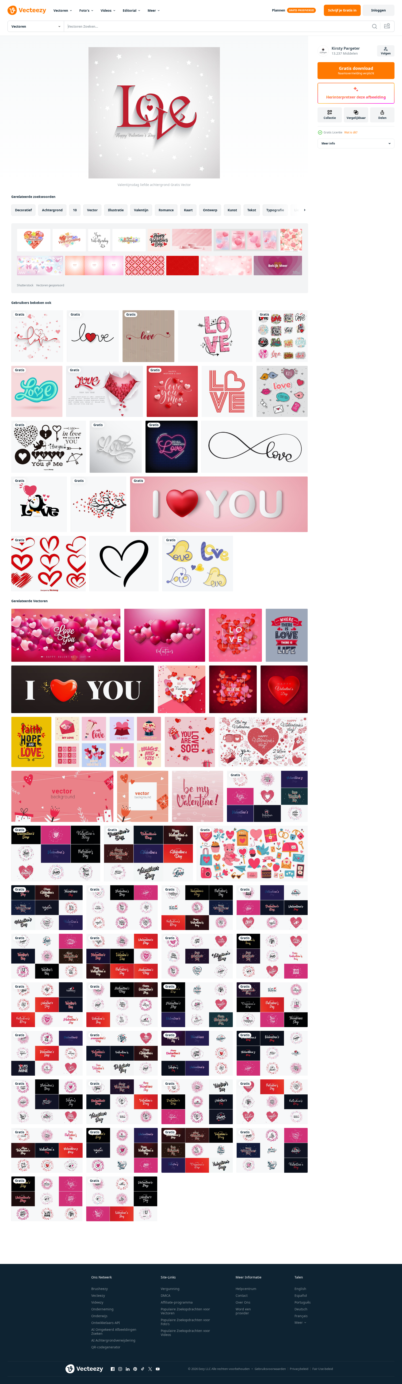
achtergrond (52, 210)
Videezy (97, 1302)
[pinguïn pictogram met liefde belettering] (39, 504)
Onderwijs (99, 1316)
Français (301, 1316)
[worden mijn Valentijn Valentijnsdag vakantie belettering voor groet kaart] (267, 796)
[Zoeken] (374, 26)
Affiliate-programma (177, 1302)
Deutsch (301, 1309)
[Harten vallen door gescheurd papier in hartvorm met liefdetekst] (104, 391)
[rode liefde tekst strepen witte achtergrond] (227, 391)
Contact (242, 1295)
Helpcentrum (246, 1288)
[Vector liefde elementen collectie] (48, 447)
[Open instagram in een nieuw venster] (120, 1369)
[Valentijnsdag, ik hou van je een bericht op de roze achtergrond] (219, 504)
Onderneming (102, 1309)
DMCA (165, 1295)
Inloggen (378, 10)
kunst (232, 210)
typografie (275, 210)
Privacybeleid (299, 1369)
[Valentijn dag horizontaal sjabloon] (62, 796)
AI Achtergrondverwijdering (113, 1340)
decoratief (23, 210)
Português (303, 1302)
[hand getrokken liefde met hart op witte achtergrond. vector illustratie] (93, 336)
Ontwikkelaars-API (105, 1322)
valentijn (141, 210)
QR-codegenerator (105, 1347)
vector (92, 210)
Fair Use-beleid (322, 1369)
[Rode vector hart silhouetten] (48, 563)
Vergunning (170, 1288)
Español (301, 1295)
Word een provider (243, 1311)
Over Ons (243, 1302)
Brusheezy (99, 1288)
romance (166, 210)
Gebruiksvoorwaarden (270, 1369)
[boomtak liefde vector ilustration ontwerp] (98, 504)
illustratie (116, 210)
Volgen (386, 53)
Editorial (129, 10)
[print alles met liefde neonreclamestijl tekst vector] (171, 447)
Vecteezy (98, 1295)
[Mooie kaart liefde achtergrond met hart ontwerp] (37, 336)
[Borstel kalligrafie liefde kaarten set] (282, 336)
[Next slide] (300, 210)
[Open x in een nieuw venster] (150, 1369)
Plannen (278, 10)
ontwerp (210, 210)
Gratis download (356, 71)
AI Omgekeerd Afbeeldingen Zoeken (113, 1331)
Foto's (84, 10)
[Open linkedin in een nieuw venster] (128, 1369)
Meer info (328, 143)
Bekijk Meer (277, 265)
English (300, 1288)
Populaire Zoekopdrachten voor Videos (185, 1332)
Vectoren (61, 10)
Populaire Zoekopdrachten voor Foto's (185, 1322)
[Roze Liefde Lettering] (215, 336)
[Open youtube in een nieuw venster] (158, 1369)
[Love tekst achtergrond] (116, 447)
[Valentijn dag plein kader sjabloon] (142, 796)
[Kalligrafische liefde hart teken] (124, 563)
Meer (152, 10)
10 (75, 210)
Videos (106, 10)
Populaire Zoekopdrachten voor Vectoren (185, 1311)
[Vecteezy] (27, 10)
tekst (251, 210)
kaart (188, 210)
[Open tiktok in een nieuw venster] (143, 1369)
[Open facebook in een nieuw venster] (113, 1369)
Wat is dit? (350, 132)
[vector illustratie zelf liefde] (190, 742)
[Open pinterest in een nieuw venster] (135, 1369)
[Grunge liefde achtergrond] (148, 336)
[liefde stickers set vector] (282, 391)
